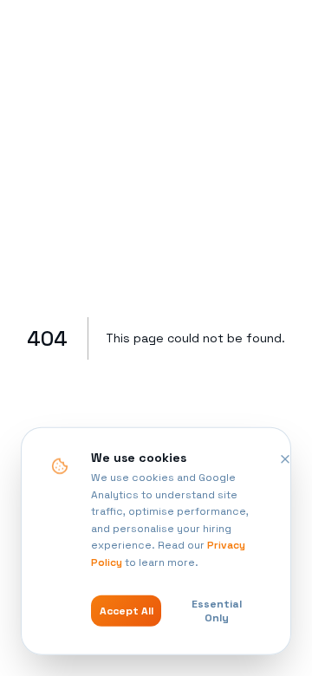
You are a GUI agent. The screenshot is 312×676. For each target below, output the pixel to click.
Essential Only (217, 611)
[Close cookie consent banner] (285, 459)
